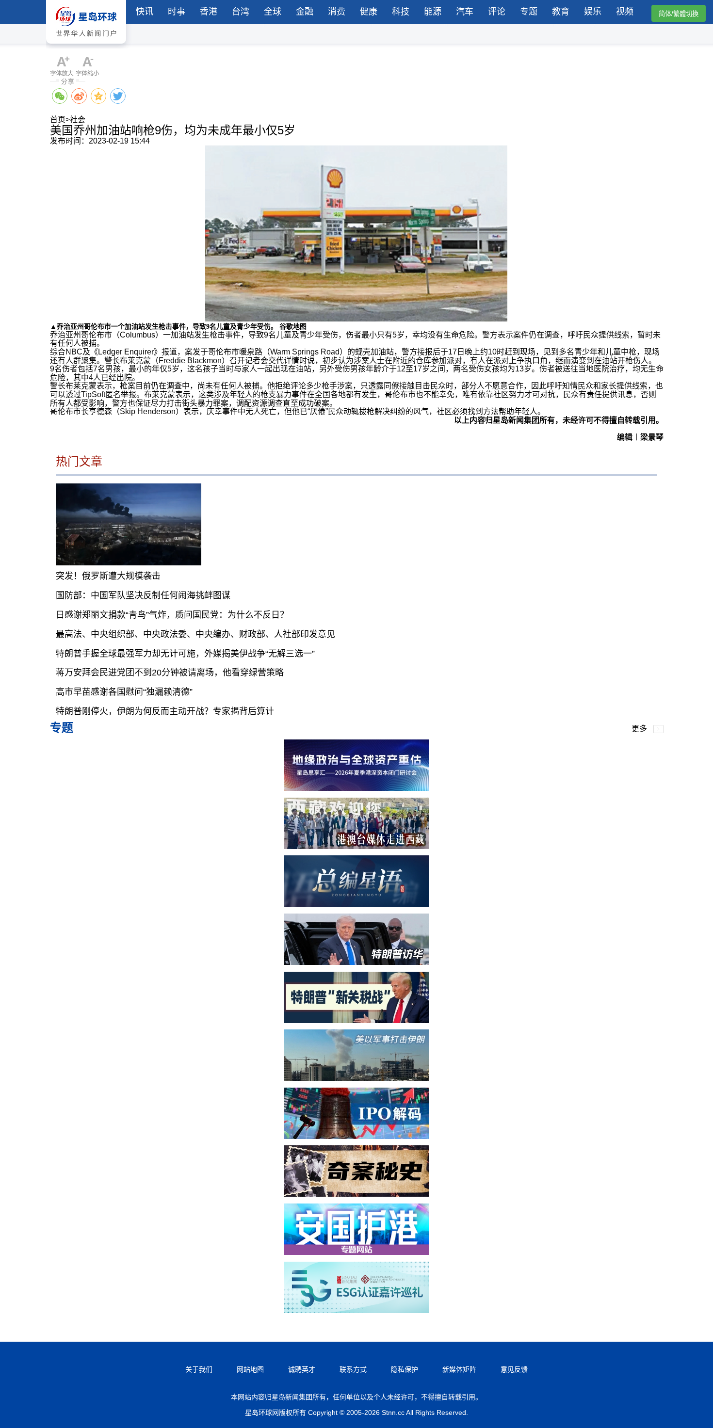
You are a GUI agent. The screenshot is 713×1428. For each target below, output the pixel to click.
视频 (624, 11)
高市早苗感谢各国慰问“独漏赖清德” (124, 692)
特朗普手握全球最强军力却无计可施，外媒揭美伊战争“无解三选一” (185, 653)
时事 (176, 11)
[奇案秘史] (356, 1194)
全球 (272, 11)
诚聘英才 (301, 1369)
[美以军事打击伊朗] (356, 1078)
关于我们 (198, 1369)
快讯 (144, 11)
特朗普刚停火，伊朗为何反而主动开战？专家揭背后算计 (165, 711)
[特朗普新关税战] (356, 1020)
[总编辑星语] (356, 904)
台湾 (240, 11)
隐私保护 (404, 1369)
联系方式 (353, 1369)
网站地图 (250, 1369)
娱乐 (592, 11)
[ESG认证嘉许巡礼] (356, 1310)
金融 (304, 11)
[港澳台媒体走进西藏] (356, 846)
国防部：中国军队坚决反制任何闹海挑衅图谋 (143, 595)
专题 (528, 11)
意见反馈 (514, 1369)
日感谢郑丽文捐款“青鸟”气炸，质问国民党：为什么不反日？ (172, 615)
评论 (496, 11)
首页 (57, 119)
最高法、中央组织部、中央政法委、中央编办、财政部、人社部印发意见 (195, 634)
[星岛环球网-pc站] (86, 46)
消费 (336, 11)
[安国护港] (356, 1252)
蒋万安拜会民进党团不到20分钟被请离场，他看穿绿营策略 (170, 672)
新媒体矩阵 (459, 1369)
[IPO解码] (356, 1136)
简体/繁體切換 (678, 13)
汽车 (464, 11)
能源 (432, 11)
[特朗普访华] (356, 962)
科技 (400, 11)
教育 (560, 11)
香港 (208, 11)
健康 (368, 11)
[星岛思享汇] (356, 788)
